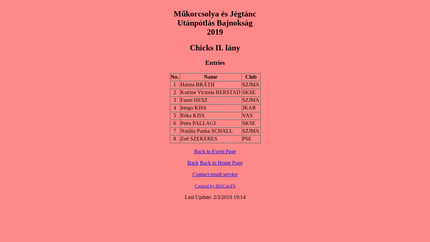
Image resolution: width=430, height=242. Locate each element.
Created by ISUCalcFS (215, 186)
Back (193, 163)
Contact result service (215, 174)
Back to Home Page (221, 163)
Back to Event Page (215, 151)
